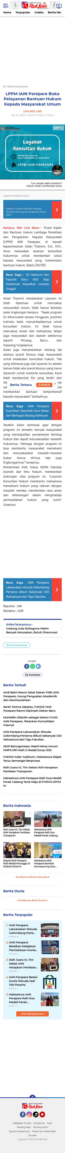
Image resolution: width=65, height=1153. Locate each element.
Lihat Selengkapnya (32, 1013)
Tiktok (37, 1119)
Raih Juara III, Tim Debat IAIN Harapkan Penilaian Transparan (16, 832)
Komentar (34, 674)
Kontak (32, 1135)
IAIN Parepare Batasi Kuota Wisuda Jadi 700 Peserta (23, 980)
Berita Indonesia (17, 806)
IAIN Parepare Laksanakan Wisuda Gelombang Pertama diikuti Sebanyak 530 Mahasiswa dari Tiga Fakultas (23, 929)
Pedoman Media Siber (44, 1131)
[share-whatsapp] (32, 666)
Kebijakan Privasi (22, 1123)
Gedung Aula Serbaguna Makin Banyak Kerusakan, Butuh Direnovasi (31, 630)
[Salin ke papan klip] (38, 666)
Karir (49, 1123)
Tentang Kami (40, 1127)
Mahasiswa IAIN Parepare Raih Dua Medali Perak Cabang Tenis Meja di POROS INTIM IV (45, 832)
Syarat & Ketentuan (19, 1131)
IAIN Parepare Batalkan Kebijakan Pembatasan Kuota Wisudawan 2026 (22, 946)
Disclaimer (39, 1123)
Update (45, 384)
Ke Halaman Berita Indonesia (32, 877)
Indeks (39, 12)
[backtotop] (32, 1098)
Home (7, 12)
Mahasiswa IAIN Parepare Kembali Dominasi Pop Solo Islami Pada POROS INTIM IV (45, 863)
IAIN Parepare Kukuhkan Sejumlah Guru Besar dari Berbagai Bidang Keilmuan (27, 410)
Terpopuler (23, 12)
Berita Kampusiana (16, 645)
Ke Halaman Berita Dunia (32, 900)
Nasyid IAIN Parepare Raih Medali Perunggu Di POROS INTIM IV (16, 863)
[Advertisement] (32, 49)
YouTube (44, 1119)
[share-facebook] (26, 666)
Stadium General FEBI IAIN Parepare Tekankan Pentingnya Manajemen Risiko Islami (26, 211)
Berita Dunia (13, 891)
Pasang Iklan (24, 1127)
